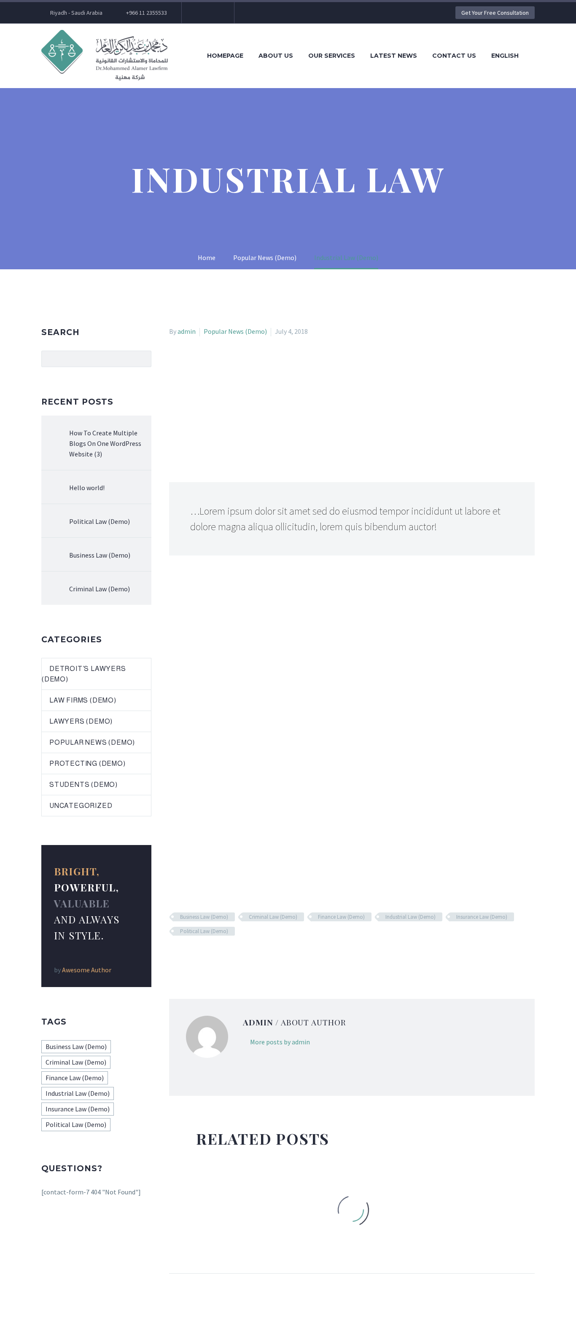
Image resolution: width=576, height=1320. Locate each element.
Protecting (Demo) (87, 763)
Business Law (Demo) (204, 916)
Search (142, 359)
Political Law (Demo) (204, 931)
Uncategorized (80, 805)
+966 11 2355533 (146, 12)
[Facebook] (174, 955)
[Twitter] (200, 12)
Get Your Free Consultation (495, 12)
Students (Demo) (83, 784)
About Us (275, 55)
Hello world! (87, 487)
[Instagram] (213, 12)
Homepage (225, 55)
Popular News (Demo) (235, 331)
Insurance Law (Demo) (481, 916)
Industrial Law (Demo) (410, 916)
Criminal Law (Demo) (273, 916)
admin (187, 331)
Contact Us (454, 55)
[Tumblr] (211, 955)
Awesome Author (86, 970)
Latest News (393, 55)
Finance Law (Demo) (341, 916)
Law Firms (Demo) (82, 700)
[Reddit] (235, 955)
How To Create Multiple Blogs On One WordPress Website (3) (105, 443)
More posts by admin (280, 1042)
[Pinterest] (199, 955)
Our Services (331, 55)
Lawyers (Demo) (81, 721)
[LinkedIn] (223, 955)
